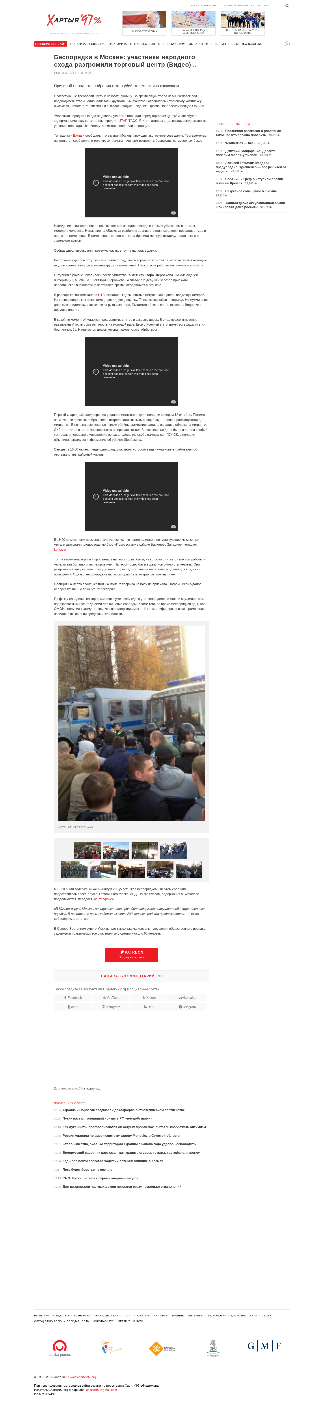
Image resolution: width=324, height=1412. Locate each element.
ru (259, 5)
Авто (253, 1315)
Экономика (118, 43)
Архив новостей (236, 5)
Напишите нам (91, 1088)
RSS (151, 1007)
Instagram (113, 1007)
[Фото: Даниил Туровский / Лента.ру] (131, 869)
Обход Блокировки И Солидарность (61, 1321)
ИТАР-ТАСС (128, 121)
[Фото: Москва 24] (87, 850)
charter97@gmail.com (101, 1389)
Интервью (230, 43)
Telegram (189, 1007)
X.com (151, 997)
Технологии (251, 43)
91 (194, 65)
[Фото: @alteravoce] (103, 869)
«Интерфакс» (103, 899)
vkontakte (189, 997)
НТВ (101, 295)
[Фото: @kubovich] (189, 869)
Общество (97, 43)
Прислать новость (202, 5)
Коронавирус (103, 1321)
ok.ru (74, 1007)
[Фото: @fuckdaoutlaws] (160, 869)
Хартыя (73, 20)
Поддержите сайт (131, 954)
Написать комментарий (131, 976)
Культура (178, 43)
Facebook (75, 997)
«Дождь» (77, 135)
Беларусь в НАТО (130, 1321)
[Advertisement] (121, 1050)
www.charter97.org (83, 1377)
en (266, 5)
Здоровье (238, 1315)
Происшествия (142, 43)
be (253, 5)
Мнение (212, 43)
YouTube (113, 997)
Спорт (163, 43)
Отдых (266, 1315)
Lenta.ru (60, 549)
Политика (78, 43)
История (196, 43)
